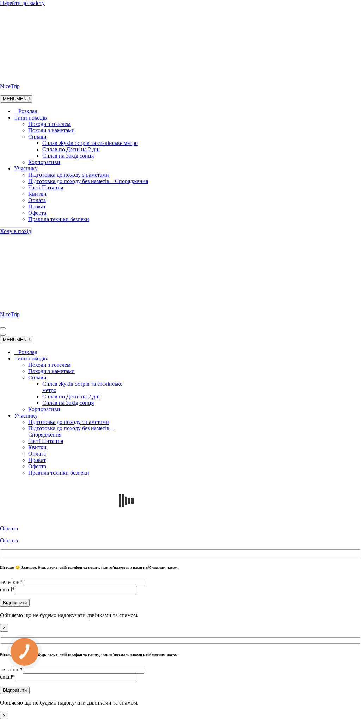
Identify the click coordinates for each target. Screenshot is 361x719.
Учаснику (26, 168)
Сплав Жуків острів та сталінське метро (90, 143)
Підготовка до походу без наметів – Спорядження (88, 181)
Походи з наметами (51, 130)
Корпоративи (44, 162)
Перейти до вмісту (22, 3)
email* (7, 589)
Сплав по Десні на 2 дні (71, 149)
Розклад (27, 111)
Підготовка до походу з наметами (68, 175)
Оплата (37, 200)
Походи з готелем (49, 124)
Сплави (37, 137)
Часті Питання (45, 187)
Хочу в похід (15, 231)
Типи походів (30, 118)
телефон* (11, 582)
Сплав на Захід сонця (68, 156)
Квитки (37, 194)
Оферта (37, 213)
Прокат (37, 206)
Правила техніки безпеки (58, 219)
